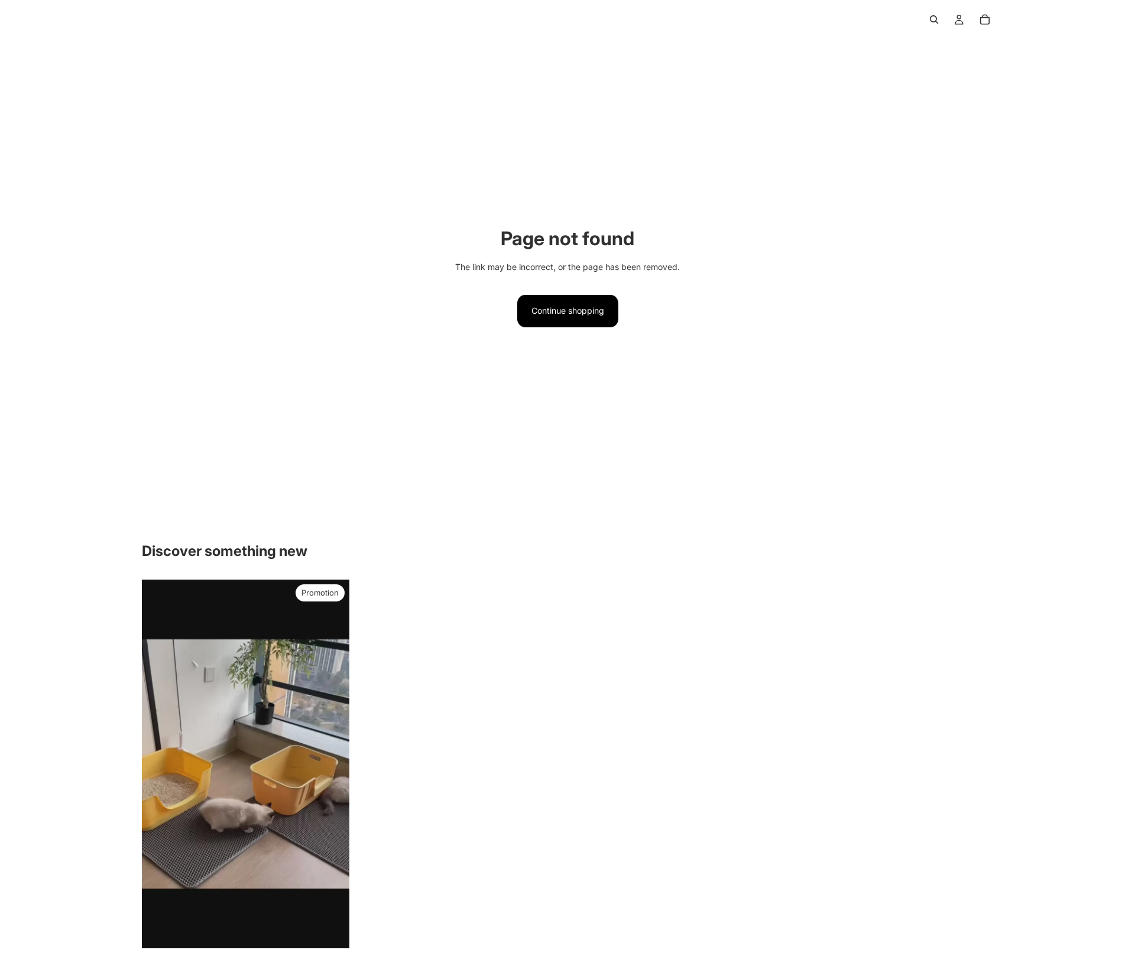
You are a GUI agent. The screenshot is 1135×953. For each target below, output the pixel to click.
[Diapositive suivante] (331, 764)
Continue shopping (567, 310)
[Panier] (985, 19)
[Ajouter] (331, 930)
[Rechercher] (934, 19)
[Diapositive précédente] (159, 764)
